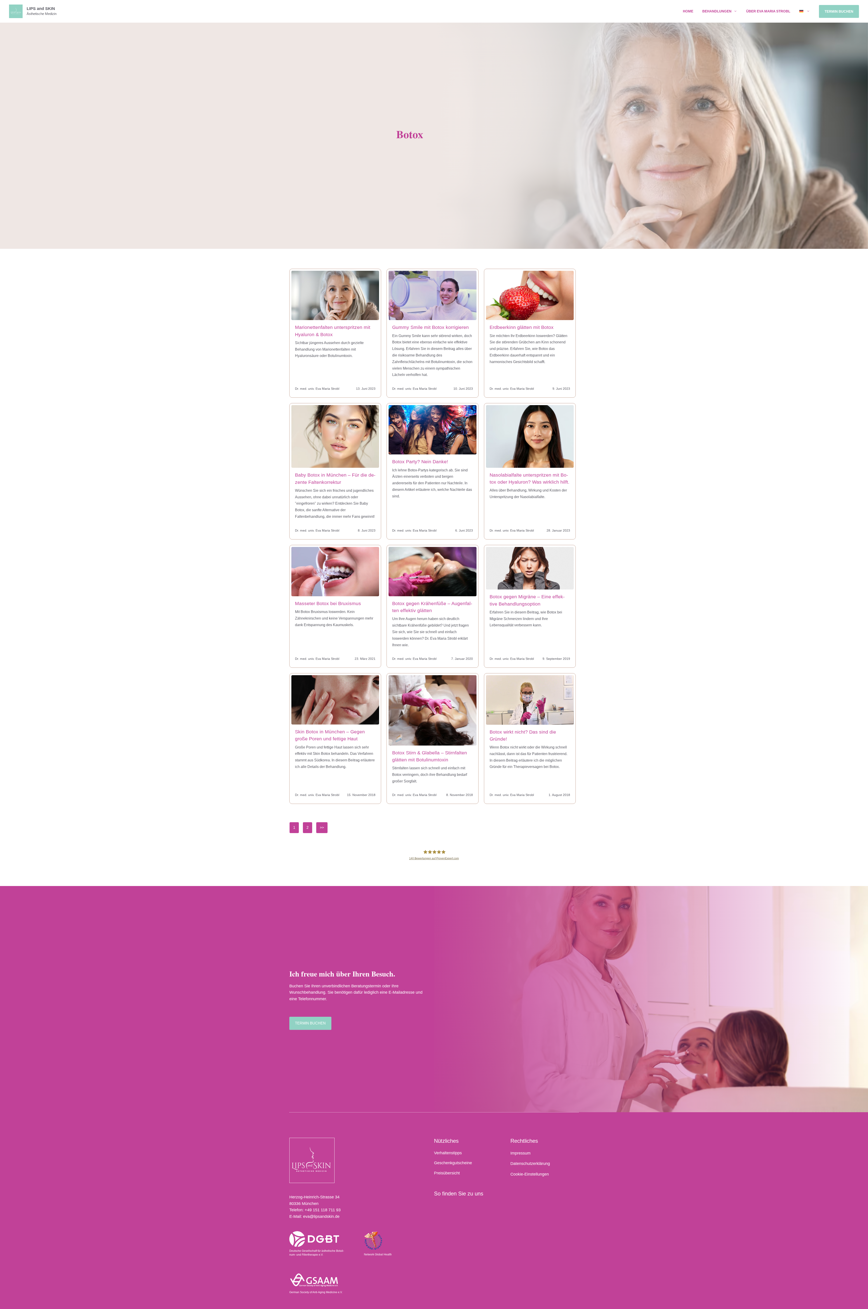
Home (688, 11)
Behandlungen (716, 11)
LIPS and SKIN (41, 8)
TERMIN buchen (839, 11)
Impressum (520, 1153)
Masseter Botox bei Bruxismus (328, 603)
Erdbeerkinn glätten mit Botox (522, 327)
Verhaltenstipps (448, 1153)
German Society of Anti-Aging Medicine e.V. (315, 1292)
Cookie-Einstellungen (529, 1174)
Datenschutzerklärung (530, 1163)
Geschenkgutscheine (453, 1163)
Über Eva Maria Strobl (768, 11)
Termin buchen (310, 1023)
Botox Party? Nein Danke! (420, 461)
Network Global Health (378, 1254)
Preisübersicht (447, 1173)
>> (322, 827)
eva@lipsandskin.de (321, 1216)
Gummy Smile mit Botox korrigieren (430, 327)
